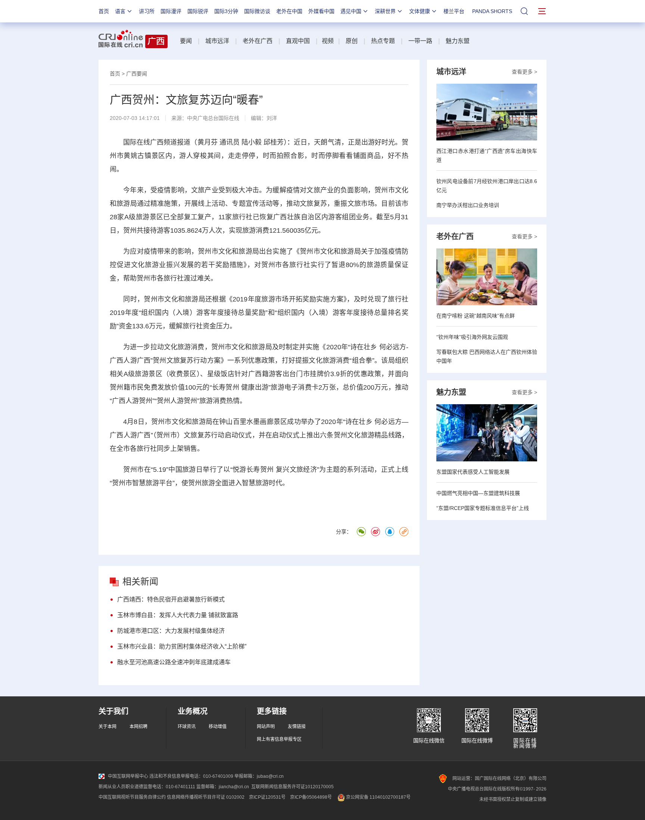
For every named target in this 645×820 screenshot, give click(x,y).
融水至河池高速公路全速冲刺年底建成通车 (174, 662)
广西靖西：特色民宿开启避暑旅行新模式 (171, 599)
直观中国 (298, 41)
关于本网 (107, 726)
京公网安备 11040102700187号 (378, 797)
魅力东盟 (458, 41)
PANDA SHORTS (492, 11)
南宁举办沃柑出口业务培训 (467, 205)
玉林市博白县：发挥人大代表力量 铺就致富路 (177, 615)
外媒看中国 (321, 11)
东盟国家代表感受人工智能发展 (473, 472)
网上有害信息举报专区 (279, 739)
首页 (104, 11)
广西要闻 (136, 74)
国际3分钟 (226, 11)
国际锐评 (197, 11)
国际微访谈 (257, 11)
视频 (328, 41)
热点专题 (383, 41)
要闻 (186, 41)
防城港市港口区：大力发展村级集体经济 (171, 631)
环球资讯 (187, 726)
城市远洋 (217, 41)
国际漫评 (171, 11)
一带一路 (420, 41)
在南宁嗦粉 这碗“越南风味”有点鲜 (475, 316)
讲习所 (147, 11)
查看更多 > (524, 72)
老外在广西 (257, 41)
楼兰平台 (453, 11)
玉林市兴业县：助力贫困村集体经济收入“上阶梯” (181, 646)
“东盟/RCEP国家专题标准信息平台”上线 (482, 508)
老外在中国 (289, 11)
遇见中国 (350, 11)
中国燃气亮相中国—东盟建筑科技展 (478, 493)
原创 (352, 41)
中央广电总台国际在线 (213, 118)
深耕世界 (385, 11)
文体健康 (419, 11)
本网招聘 (138, 726)
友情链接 (297, 726)
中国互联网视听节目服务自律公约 (132, 797)
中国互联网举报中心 (128, 776)
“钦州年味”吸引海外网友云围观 (472, 337)
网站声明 (266, 726)
